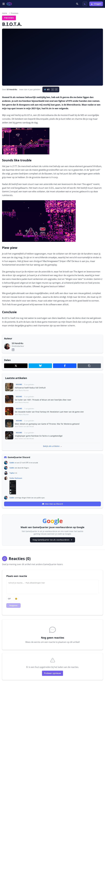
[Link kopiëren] (89, 365)
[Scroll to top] (99, 858)
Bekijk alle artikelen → (52, 446)
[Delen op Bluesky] (40, 365)
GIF (9, 598)
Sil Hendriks (12, 89)
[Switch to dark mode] (85, 4)
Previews (14, 13)
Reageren (13, 605)
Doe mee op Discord (54, 504)
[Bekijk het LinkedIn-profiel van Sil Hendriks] (13, 349)
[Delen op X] (16, 365)
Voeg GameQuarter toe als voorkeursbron (51, 540)
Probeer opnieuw (52, 673)
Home (4, 13)
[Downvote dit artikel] (56, 89)
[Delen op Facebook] (64, 365)
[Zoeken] (77, 4)
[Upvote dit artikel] (52, 89)
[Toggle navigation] (3, 3)
